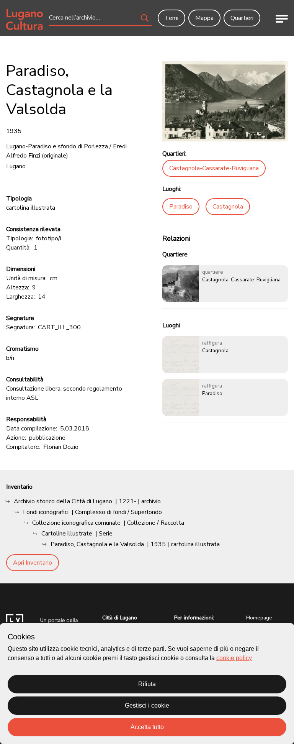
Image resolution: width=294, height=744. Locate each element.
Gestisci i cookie (147, 705)
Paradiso (181, 206)
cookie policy (234, 658)
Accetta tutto (147, 727)
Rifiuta (147, 684)
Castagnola (227, 206)
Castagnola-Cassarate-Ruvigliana (214, 168)
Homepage (259, 617)
